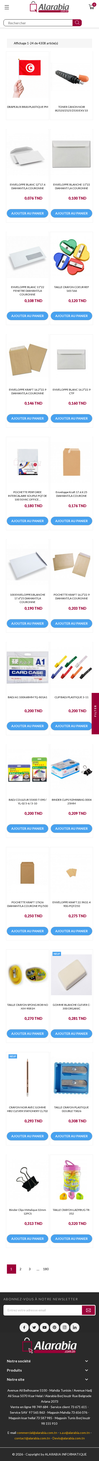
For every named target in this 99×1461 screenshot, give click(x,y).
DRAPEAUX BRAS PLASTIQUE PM (27, 107)
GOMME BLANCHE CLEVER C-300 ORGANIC (71, 1006)
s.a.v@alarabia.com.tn (75, 1433)
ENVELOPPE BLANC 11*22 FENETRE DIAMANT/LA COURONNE (27, 290)
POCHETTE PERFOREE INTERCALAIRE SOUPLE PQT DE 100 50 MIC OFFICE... (27, 495)
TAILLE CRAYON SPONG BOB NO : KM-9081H (27, 1006)
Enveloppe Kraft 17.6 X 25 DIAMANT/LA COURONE (71, 493)
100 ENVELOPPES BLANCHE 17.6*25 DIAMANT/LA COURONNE (27, 598)
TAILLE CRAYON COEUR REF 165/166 (71, 288)
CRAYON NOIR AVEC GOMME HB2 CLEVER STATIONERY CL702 (27, 1109)
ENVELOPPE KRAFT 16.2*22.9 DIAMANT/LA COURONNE (27, 391)
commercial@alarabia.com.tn (37, 1433)
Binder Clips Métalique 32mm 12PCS (27, 1211)
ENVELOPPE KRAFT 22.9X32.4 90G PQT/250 (71, 904)
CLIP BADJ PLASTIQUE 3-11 (71, 697)
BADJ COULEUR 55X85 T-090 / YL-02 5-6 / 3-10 (28, 801)
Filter (95, 711)
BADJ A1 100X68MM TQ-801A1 (27, 697)
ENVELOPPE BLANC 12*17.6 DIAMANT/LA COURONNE (27, 186)
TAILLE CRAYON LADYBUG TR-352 (71, 1211)
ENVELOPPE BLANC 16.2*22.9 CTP (71, 391)
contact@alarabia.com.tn (32, 1438)
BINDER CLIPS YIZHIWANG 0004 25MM (71, 801)
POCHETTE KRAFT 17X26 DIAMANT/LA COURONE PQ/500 (27, 904)
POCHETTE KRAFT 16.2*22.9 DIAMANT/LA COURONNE (72, 596)
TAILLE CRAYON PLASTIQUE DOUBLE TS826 (71, 1109)
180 (46, 1269)
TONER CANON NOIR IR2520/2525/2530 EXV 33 (71, 108)
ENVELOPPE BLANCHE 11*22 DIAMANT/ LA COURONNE (71, 186)
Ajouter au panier (27, 213)
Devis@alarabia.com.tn (68, 1438)
